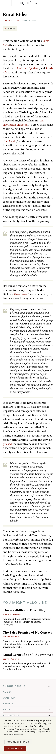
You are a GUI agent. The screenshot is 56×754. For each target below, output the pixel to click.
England (22, 68)
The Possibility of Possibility (24, 610)
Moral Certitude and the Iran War (28, 655)
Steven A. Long (11, 659)
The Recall (9, 141)
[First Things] (28, 3)
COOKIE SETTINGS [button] (18, 742)
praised (7, 444)
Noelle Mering (11, 637)
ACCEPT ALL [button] (15, 749)
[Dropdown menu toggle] (28, 686)
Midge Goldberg (12, 614)
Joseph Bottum (11, 20)
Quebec (34, 68)
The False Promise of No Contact (27, 632)
